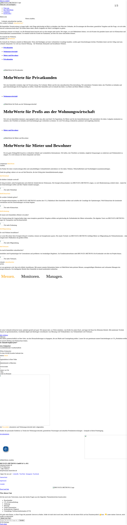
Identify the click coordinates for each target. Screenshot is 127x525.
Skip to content (4, 1)
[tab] (65, 48)
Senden (22, 520)
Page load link (4, 489)
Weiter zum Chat (5, 518)
